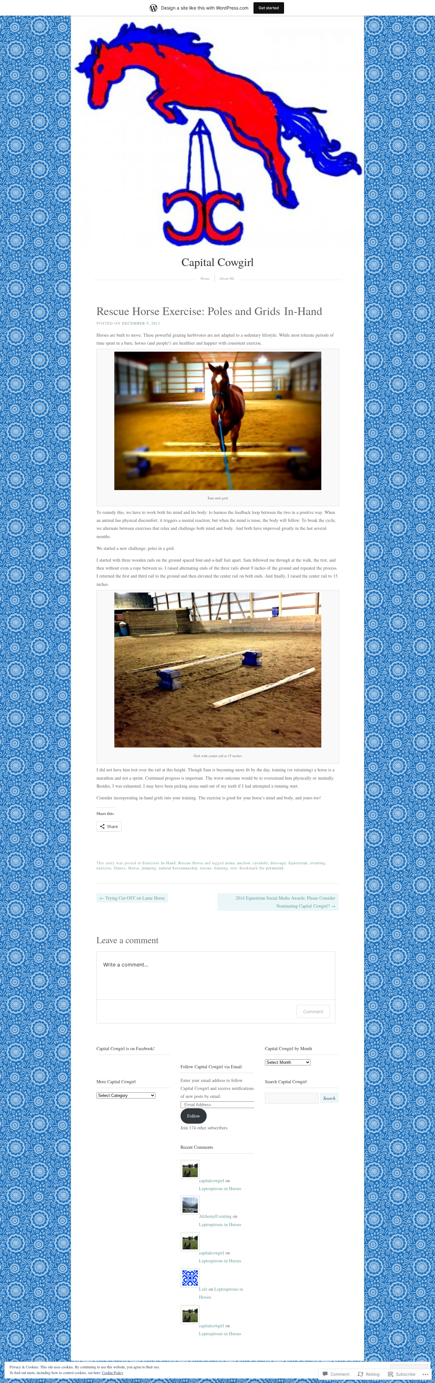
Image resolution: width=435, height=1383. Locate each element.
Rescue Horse (190, 862)
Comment (313, 1011)
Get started (269, 7)
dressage (278, 862)
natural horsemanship (178, 867)
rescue (205, 867)
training (221, 867)
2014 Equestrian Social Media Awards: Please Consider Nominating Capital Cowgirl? (285, 902)
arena (230, 862)
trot (234, 867)
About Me (226, 278)
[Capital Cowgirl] (217, 245)
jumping (149, 867)
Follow (193, 1116)
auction (243, 862)
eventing (317, 862)
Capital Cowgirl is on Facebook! (125, 1048)
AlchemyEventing (215, 1216)
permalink (275, 867)
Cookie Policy (112, 1372)
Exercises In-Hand (159, 862)
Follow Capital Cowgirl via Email (211, 1067)
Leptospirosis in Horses (220, 1188)
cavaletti (260, 862)
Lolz (203, 1289)
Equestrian (298, 862)
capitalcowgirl (211, 1180)
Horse (133, 867)
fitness (120, 867)
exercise (103, 867)
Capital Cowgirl (218, 261)
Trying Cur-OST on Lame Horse (132, 898)
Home (205, 278)
